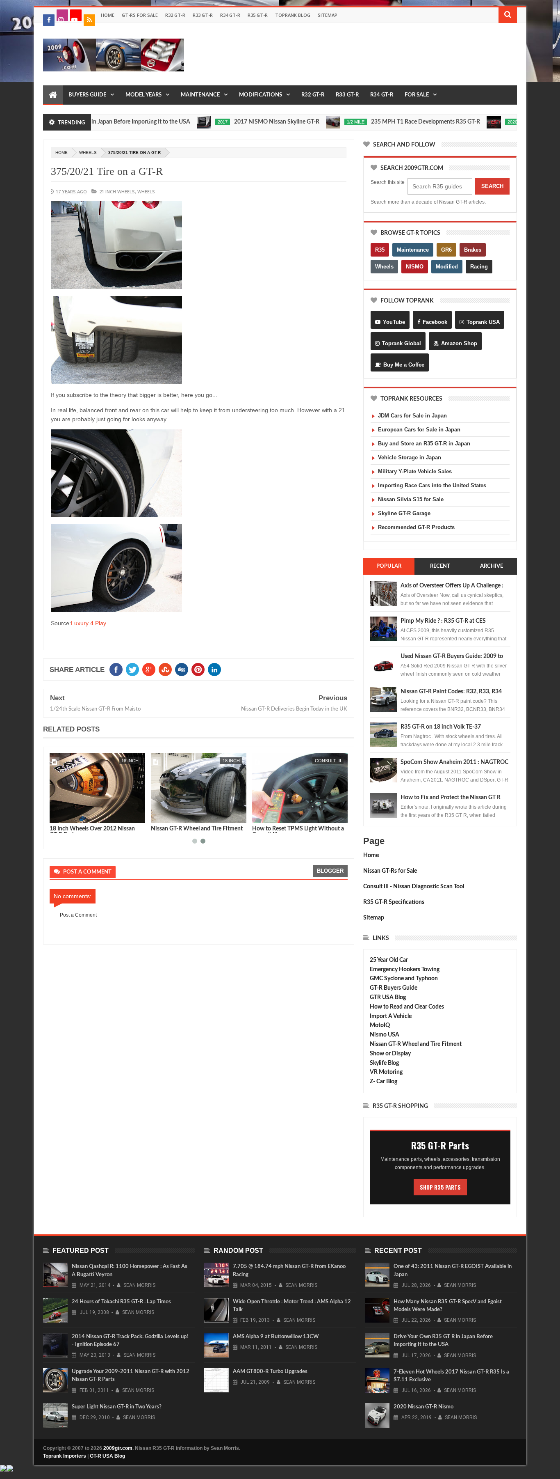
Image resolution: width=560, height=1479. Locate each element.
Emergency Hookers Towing (404, 969)
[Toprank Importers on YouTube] (76, 15)
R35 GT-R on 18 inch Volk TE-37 (441, 727)
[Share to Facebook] (57, 815)
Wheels (384, 267)
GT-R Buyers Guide (393, 988)
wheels (88, 152)
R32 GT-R (175, 15)
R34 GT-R (230, 15)
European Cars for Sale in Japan (419, 430)
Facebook (435, 322)
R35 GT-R (258, 15)
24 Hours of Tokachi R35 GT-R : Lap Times (121, 1302)
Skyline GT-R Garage (404, 513)
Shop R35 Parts (440, 1187)
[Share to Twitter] (66, 815)
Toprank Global (401, 343)
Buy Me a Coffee (403, 365)
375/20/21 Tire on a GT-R (107, 171)
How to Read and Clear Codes (407, 1007)
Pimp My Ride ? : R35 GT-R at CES (443, 621)
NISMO (414, 267)
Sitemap (327, 15)
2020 (484, 121)
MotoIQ (380, 1025)
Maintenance (200, 95)
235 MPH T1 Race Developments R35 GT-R (396, 122)
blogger (330, 871)
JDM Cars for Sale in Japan (412, 416)
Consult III (328, 760)
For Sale (417, 95)
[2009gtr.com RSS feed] (89, 20)
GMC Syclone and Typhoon (404, 978)
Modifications (260, 95)
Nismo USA (384, 1035)
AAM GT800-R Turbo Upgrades (270, 1371)
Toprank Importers (64, 1456)
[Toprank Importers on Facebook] (49, 20)
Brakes (472, 250)
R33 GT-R (203, 15)
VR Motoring (386, 1072)
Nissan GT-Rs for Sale (390, 871)
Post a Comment (78, 915)
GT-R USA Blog (107, 1456)
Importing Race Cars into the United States (432, 485)
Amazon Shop (459, 343)
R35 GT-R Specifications (393, 902)
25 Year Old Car (389, 960)
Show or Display (390, 1054)
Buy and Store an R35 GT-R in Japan (424, 443)
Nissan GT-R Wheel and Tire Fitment (197, 829)
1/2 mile (327, 121)
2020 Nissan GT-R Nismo (423, 1407)
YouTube (394, 322)
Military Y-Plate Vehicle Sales (415, 471)
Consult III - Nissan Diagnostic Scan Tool (413, 887)
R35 (380, 250)
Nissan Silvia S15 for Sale (411, 499)
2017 (194, 121)
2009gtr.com (117, 1448)
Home (107, 15)
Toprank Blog (292, 15)
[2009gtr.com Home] (53, 95)
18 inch (130, 760)
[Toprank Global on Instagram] (62, 15)
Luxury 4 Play (88, 623)
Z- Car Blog (383, 1082)
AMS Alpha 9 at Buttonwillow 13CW (276, 1336)
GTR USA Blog (388, 997)
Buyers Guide (87, 95)
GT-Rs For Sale (140, 15)
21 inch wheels (117, 191)
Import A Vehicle (391, 1016)
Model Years (143, 95)
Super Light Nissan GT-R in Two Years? (117, 1407)
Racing (479, 267)
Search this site (388, 182)
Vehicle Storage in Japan (409, 457)
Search (492, 186)
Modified (447, 267)
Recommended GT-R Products (416, 527)
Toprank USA (483, 322)
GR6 (446, 250)
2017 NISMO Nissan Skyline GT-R (248, 122)
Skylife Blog (384, 1063)
